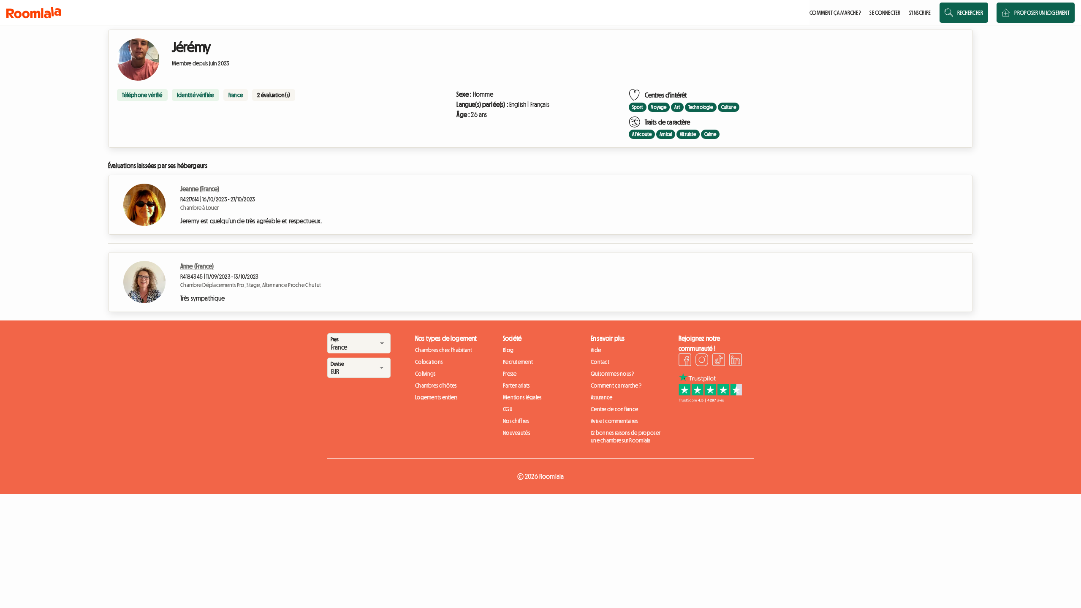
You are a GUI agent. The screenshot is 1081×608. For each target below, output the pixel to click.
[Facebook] (685, 361)
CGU (507, 409)
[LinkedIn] (735, 361)
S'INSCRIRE (920, 13)
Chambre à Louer (199, 208)
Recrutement (518, 362)
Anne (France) (197, 266)
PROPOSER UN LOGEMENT (1042, 13)
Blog (508, 350)
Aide (596, 350)
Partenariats (516, 385)
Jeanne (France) (199, 188)
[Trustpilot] (710, 399)
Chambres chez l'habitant (444, 350)
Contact (600, 362)
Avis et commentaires (614, 421)
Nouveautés (516, 433)
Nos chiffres (516, 421)
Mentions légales (522, 397)
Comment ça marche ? (616, 385)
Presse (510, 374)
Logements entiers (436, 397)
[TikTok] (718, 361)
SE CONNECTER (884, 13)
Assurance (602, 397)
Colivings (425, 374)
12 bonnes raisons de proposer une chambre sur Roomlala (625, 436)
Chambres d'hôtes (435, 385)
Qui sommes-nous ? (612, 374)
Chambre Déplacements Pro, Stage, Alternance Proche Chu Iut (250, 285)
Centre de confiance (614, 409)
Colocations (429, 362)
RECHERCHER (970, 13)
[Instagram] (701, 361)
